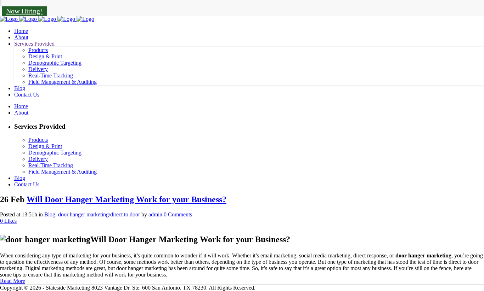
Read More (12, 281)
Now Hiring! (24, 11)
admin (155, 214)
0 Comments (178, 214)
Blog (49, 214)
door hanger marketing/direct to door (99, 214)
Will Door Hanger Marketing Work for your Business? (126, 199)
